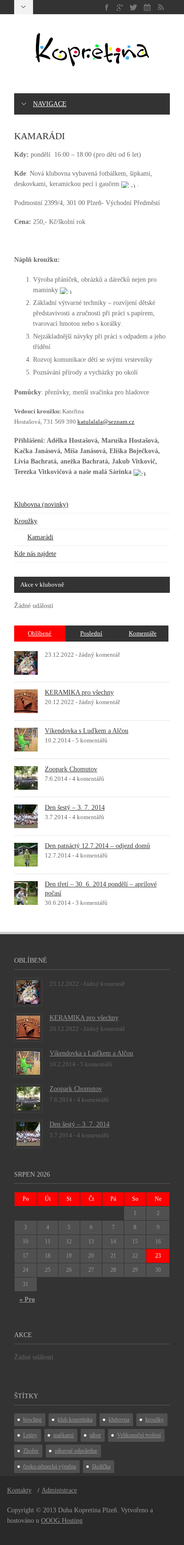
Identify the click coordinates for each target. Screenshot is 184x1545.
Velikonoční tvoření (139, 1435)
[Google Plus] (120, 7)
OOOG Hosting (62, 1520)
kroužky (154, 1419)
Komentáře (143, 633)
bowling (32, 1419)
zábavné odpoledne (76, 1450)
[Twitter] (133, 7)
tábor (95, 1435)
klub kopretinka (75, 1419)
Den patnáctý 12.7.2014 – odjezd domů (97, 845)
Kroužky (25, 521)
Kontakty (19, 1490)
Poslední (91, 633)
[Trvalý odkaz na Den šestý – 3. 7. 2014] (26, 815)
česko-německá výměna (49, 1466)
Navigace (50, 103)
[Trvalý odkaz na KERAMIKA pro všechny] (26, 700)
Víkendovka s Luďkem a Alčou (86, 730)
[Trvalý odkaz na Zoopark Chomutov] (26, 777)
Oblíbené (39, 633)
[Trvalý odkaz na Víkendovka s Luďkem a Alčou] (26, 738)
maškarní (63, 1435)
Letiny (30, 1435)
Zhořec (31, 1450)
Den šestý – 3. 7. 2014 (75, 807)
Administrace (59, 1490)
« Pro (27, 1299)
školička (101, 1466)
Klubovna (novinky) (41, 504)
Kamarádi (40, 537)
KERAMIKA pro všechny (79, 692)
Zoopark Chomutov (71, 769)
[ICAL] (147, 7)
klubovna (119, 1419)
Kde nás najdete (35, 553)
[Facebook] (106, 7)
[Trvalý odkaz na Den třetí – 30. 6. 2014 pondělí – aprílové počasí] (26, 892)
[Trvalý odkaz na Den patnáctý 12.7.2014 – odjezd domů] (26, 853)
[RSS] (160, 7)
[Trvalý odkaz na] (26, 662)
